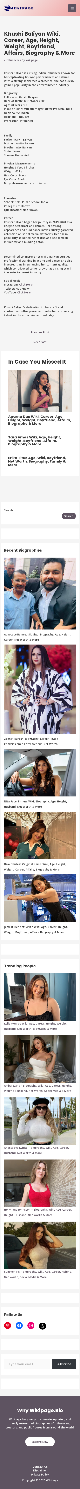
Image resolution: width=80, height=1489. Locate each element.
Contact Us (40, 1466)
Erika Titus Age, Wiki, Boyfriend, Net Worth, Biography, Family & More (37, 461)
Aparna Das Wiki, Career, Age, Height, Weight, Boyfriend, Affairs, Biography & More (39, 420)
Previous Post (40, 332)
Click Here (25, 284)
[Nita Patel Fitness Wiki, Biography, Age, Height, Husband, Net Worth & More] (40, 772)
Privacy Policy (40, 1474)
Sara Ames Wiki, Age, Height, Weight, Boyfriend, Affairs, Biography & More (34, 441)
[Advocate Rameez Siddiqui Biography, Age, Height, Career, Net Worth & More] (40, 593)
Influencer (12, 60)
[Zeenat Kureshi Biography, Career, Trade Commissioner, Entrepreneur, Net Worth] (40, 689)
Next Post (40, 342)
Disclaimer (40, 1470)
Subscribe (64, 1364)
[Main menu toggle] (72, 8)
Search (8, 510)
